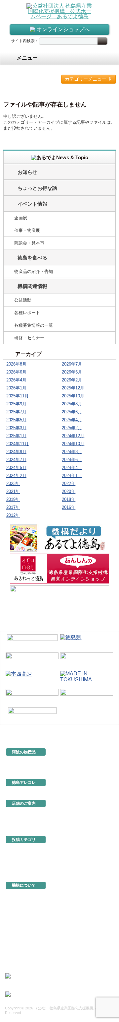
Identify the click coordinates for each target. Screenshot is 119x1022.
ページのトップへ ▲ (93, 729)
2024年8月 (72, 451)
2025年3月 (16, 427)
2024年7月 (16, 459)
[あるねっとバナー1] (59, 568)
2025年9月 (16, 403)
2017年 (13, 507)
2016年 (68, 507)
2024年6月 (72, 459)
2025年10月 (73, 395)
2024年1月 (72, 475)
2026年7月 (72, 364)
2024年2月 (16, 475)
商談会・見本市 (29, 242)
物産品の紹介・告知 (33, 271)
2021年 (13, 491)
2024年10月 (73, 443)
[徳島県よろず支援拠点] (32, 714)
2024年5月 (16, 467)
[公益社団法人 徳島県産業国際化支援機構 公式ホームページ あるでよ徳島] (59, 11)
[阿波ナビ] (87, 660)
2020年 (68, 491)
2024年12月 (73, 435)
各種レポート (27, 312)
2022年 (68, 483)
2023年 (13, 483)
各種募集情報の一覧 (33, 325)
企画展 (20, 217)
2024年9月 (16, 451)
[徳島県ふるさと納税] (32, 642)
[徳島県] (87, 642)
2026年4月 (16, 379)
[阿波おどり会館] (32, 660)
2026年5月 (72, 372)
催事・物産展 (27, 230)
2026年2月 (72, 379)
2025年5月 (16, 419)
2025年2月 (72, 427)
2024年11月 (17, 443)
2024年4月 (72, 467)
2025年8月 (72, 403)
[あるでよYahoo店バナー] (59, 600)
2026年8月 (16, 364)
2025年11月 (17, 395)
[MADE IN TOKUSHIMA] (87, 678)
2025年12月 (73, 387)
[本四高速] (32, 678)
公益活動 (22, 300)
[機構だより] (59, 538)
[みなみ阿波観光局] (32, 697)
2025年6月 (72, 411)
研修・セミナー (29, 337)
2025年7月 (16, 411)
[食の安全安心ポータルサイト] (87, 697)
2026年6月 (16, 372)
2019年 (13, 499)
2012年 (13, 515)
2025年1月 (16, 435)
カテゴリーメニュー (88, 79)
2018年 (68, 499)
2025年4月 (72, 419)
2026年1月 (16, 387)
